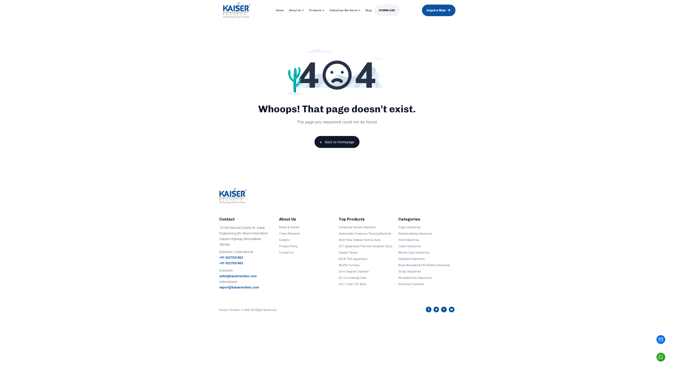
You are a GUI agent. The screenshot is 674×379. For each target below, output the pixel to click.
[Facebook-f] (429, 309)
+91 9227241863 (231, 257)
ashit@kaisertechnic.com (238, 276)
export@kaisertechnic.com (239, 287)
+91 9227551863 (231, 263)
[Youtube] (452, 309)
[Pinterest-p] (444, 309)
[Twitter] (436, 309)
